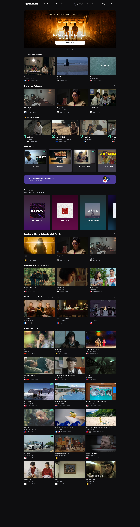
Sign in (104, 4)
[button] (67, 49)
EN (111, 4)
